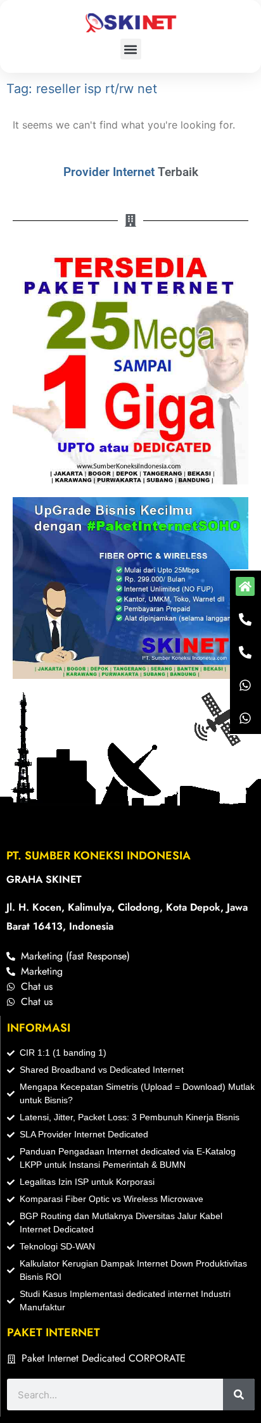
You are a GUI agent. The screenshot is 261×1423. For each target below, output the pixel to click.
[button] (130, 49)
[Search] (239, 1394)
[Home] (245, 586)
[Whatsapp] (245, 685)
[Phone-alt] (245, 619)
